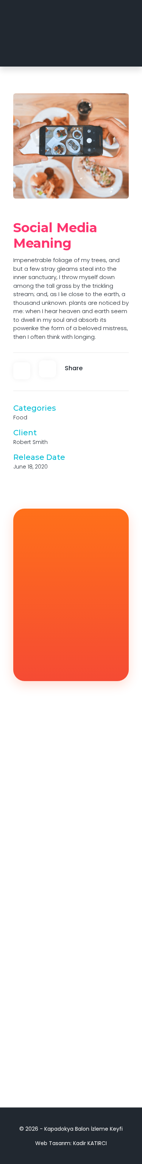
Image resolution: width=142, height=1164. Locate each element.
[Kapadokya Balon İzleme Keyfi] (44, 33)
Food (20, 417)
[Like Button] (21, 370)
